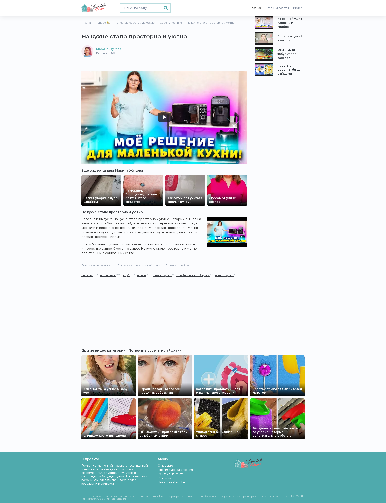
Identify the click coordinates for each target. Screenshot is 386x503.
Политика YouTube (171, 482)
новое (144, 275)
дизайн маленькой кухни (194, 275)
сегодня (89, 275)
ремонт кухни (163, 275)
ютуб (129, 275)
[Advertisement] (164, 307)
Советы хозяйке (177, 265)
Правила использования (175, 470)
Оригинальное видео (97, 265)
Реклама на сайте (171, 474)
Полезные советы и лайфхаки (139, 265)
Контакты (164, 478)
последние (110, 275)
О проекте (165, 465)
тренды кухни (225, 275)
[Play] (164, 117)
